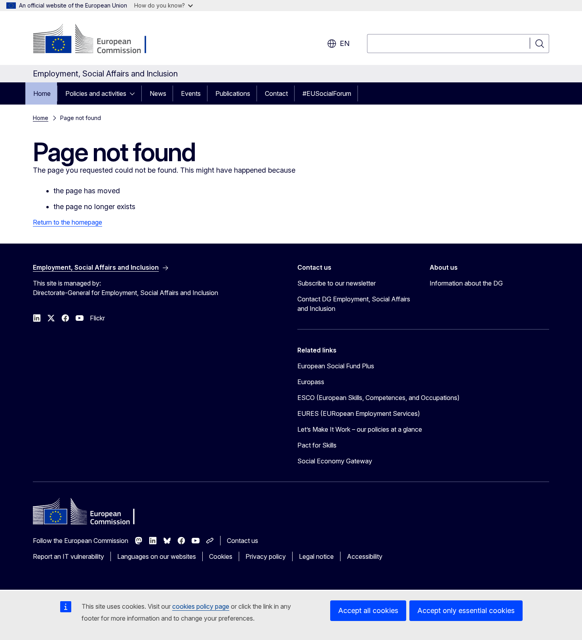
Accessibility (364, 556)
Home (42, 93)
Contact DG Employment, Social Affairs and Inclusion (353, 303)
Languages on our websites (156, 556)
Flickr (97, 318)
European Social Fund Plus (335, 366)
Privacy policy (265, 556)
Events (191, 93)
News (158, 93)
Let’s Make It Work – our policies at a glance (359, 429)
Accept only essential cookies (466, 610)
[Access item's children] (134, 93)
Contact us (242, 541)
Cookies (220, 556)
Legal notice (316, 556)
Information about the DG (466, 283)
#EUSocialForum (326, 93)
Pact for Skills (317, 445)
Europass (310, 382)
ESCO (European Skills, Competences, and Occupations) (378, 398)
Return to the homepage (67, 222)
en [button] (345, 43)
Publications (232, 93)
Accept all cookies (368, 610)
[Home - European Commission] (97, 39)
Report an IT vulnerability (68, 556)
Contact (276, 93)
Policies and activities (95, 93)
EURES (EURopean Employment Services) (358, 413)
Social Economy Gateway (334, 461)
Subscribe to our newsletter (336, 283)
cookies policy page (200, 606)
